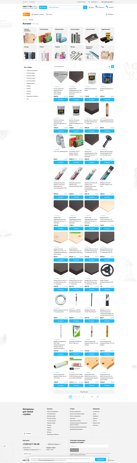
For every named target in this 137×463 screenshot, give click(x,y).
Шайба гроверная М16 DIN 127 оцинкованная (61, 310)
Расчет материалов (75, 416)
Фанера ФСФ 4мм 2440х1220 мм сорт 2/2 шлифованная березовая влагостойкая (60, 251)
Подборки (95, 416)
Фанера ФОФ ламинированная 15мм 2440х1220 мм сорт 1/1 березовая (91, 154)
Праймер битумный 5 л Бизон (91, 89)
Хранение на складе (75, 420)
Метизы (29, 93)
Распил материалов (75, 411)
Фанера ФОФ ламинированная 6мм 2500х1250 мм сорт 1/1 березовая (75, 220)
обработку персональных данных (78, 454)
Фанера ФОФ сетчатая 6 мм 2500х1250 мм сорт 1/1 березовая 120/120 (106, 250)
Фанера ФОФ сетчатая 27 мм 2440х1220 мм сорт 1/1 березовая (76, 282)
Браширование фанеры (76, 429)
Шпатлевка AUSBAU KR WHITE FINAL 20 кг (75, 342)
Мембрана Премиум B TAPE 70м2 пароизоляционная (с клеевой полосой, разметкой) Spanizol (60, 345)
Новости (95, 418)
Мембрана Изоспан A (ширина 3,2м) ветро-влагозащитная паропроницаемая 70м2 (60, 185)
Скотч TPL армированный (61, 151)
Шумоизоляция (31, 75)
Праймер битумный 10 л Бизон (106, 89)
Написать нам (27, 453)
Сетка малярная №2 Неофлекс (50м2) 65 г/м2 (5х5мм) (91, 343)
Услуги (50, 14)
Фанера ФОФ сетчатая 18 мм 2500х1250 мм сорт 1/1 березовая (60, 282)
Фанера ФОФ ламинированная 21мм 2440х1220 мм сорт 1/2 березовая (75, 91)
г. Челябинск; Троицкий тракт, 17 (31, 449)
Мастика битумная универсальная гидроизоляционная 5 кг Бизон (60, 122)
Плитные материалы (32, 70)
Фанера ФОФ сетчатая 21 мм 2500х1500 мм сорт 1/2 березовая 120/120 (91, 250)
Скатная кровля (31, 81)
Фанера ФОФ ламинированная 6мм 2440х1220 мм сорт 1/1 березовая (60, 220)
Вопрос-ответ (96, 423)
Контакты (25, 2)
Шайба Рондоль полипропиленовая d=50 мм (106, 282)
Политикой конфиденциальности (46, 460)
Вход (92, 7)
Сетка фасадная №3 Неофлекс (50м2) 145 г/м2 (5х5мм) (107, 343)
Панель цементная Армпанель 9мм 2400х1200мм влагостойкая (59, 91)
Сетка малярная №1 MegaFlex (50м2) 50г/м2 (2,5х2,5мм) (60, 376)
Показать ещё (84, 392)
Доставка (72, 418)
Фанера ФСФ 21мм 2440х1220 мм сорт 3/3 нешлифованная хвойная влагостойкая (107, 377)
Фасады (29, 86)
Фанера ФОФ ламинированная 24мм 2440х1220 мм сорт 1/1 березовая (91, 220)
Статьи (95, 420)
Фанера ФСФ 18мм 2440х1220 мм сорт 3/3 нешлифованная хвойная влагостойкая (91, 377)
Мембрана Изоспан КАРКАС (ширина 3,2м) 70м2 (106, 184)
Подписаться (74, 450)
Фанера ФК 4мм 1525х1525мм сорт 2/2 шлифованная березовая (106, 219)
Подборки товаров (39, 14)
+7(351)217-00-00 (81, 2)
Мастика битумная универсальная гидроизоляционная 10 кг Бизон (76, 122)
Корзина (109, 7)
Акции (27, 14)
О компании (32, 2)
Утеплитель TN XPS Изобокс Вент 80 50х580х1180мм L (74, 153)
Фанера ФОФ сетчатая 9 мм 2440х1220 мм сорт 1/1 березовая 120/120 (91, 282)
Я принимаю (100, 459)
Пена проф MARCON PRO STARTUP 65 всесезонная (106, 121)
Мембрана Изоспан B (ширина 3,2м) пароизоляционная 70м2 (75, 184)
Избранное (100, 7)
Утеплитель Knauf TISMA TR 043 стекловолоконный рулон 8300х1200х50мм (76, 376)
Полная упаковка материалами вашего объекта (78, 423)
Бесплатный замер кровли (77, 414)
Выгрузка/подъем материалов (78, 427)
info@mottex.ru (94, 2)
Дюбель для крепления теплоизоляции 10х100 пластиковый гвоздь (106, 153)
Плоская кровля (31, 78)
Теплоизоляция (31, 73)
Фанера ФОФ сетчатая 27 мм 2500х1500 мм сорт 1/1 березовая (91, 121)
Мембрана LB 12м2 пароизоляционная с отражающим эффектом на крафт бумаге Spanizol (107, 312)
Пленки (28, 88)
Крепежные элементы (32, 96)
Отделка (29, 91)
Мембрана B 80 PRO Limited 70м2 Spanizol (90, 310)
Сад (28, 99)
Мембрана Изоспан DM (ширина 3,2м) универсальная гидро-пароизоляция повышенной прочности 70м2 (91, 187)
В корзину (60, 99)
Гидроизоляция (31, 83)
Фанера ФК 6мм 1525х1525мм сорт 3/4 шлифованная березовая (76, 250)
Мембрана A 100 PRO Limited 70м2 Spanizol (75, 310)
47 (92, 396)
